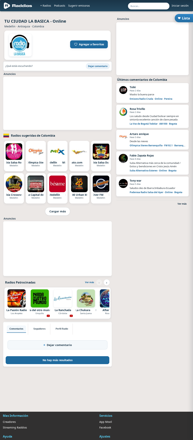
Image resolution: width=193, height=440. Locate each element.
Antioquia (24, 26)
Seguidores (39, 328)
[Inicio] (18, 5)
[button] (89, 44)
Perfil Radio (62, 328)
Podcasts (59, 5)
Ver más (89, 282)
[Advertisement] (57, 103)
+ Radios (45, 5)
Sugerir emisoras (79, 5)
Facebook (105, 427)
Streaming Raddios (15, 427)
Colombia (38, 26)
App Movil (105, 422)
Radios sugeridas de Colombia (33, 135)
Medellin (9, 26)
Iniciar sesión (180, 5)
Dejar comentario (97, 66)
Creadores (9, 422)
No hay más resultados (58, 360)
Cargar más (57, 211)
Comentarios (16, 328)
